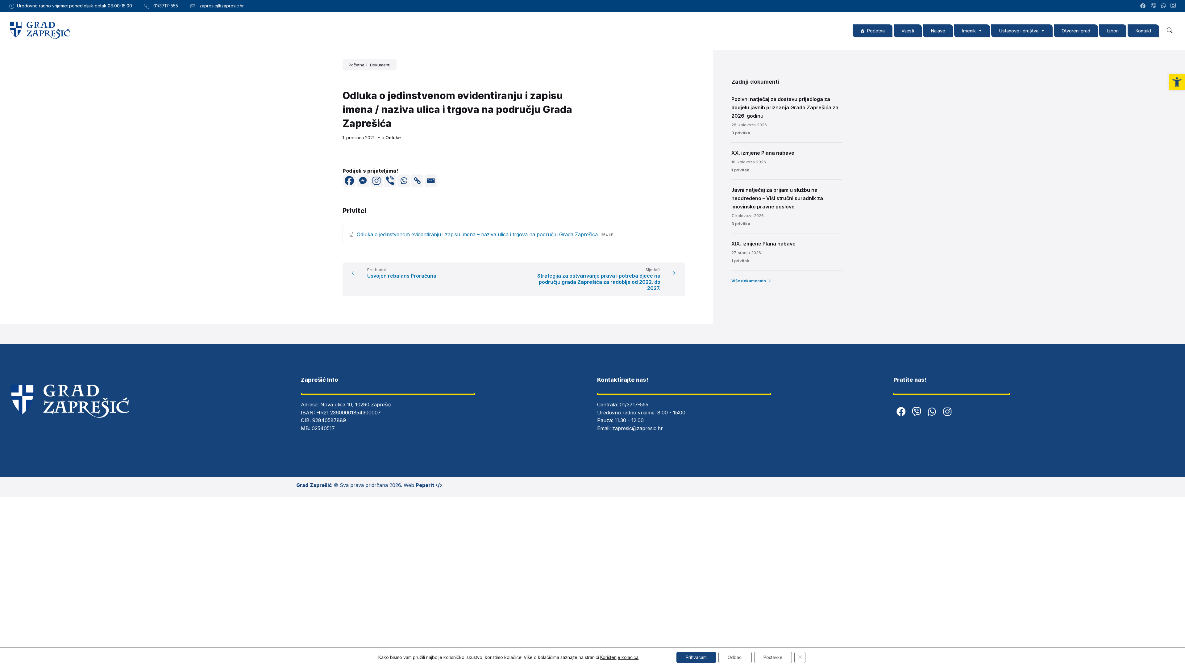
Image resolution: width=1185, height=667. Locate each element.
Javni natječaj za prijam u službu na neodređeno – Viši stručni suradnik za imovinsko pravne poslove (777, 198)
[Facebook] (349, 180)
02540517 (323, 428)
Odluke (393, 137)
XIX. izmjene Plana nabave (763, 244)
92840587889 (329, 420)
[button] (1177, 82)
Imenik (969, 31)
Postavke (773, 657)
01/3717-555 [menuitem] (165, 5)
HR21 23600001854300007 (348, 412)
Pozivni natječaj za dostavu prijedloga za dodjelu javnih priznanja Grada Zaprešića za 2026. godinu (784, 107)
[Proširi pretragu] (1169, 30)
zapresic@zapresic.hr (637, 428)
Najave (938, 31)
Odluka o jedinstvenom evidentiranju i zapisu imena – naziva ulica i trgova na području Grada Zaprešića (478, 234)
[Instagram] (1173, 6)
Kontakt (1143, 31)
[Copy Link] (417, 180)
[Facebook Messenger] (363, 180)
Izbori (1113, 31)
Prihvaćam (696, 657)
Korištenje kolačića (619, 657)
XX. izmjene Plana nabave (762, 153)
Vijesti (907, 31)
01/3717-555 (634, 404)
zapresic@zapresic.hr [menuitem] (221, 5)
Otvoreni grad (1076, 31)
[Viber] (390, 180)
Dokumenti (380, 64)
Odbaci (735, 657)
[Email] (431, 180)
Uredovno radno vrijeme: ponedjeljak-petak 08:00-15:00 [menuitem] (74, 5)
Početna (876, 31)
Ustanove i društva (1018, 31)
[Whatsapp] (403, 180)
